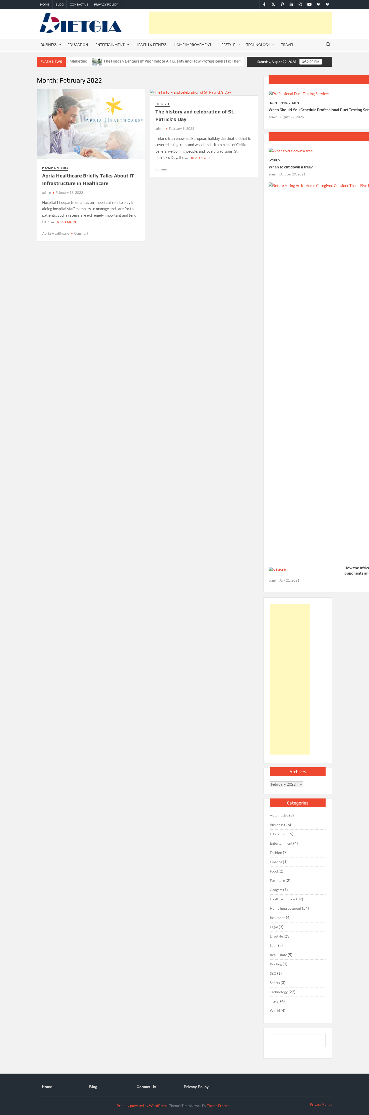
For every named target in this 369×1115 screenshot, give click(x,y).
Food (274, 871)
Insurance (277, 917)
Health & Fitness (151, 44)
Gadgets (276, 890)
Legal (274, 927)
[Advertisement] (240, 23)
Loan (273, 945)
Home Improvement (192, 44)
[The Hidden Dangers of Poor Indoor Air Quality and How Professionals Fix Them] (79, 61)
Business (48, 44)
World (274, 160)
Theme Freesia (218, 1105)
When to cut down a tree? (291, 167)
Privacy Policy (106, 4)
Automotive (279, 815)
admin (46, 193)
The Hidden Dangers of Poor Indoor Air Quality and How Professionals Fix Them (155, 61)
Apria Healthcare (55, 233)
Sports (275, 982)
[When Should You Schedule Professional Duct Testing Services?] (299, 93)
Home (44, 4)
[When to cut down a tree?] (291, 150)
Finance (276, 862)
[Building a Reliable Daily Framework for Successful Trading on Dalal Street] (233, 61)
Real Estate (278, 955)
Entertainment (110, 44)
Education (78, 44)
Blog (59, 4)
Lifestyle (227, 44)
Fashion (276, 852)
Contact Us (79, 4)
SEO (273, 973)
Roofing (276, 964)
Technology (258, 44)
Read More (67, 222)
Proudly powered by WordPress (142, 1105)
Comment (81, 233)
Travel (287, 44)
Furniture (277, 880)
